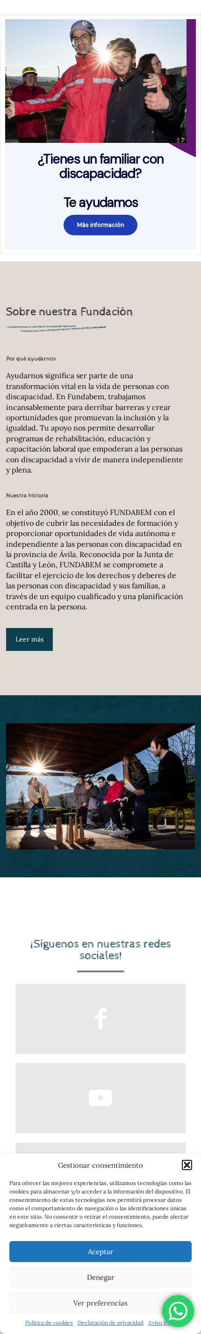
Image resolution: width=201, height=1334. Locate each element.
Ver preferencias (100, 1303)
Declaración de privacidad (111, 1322)
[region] (100, 134)
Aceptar (101, 1251)
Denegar (101, 1277)
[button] (187, 1165)
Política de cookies (49, 1322)
